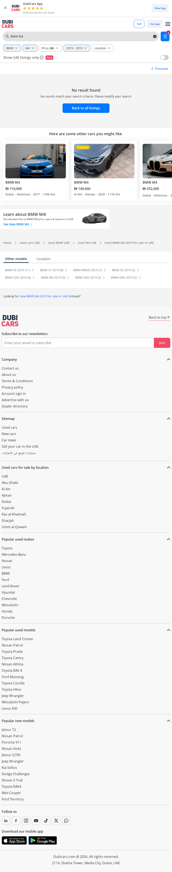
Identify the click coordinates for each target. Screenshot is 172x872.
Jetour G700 (11, 755)
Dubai (6, 501)
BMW (6, 573)
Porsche (8, 617)
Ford (5, 579)
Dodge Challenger (16, 774)
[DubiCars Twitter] (56, 821)
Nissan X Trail (12, 780)
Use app (155, 24)
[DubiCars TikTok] (46, 821)
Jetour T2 (9, 729)
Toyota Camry (12, 658)
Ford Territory (13, 799)
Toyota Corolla (13, 683)
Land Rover (11, 586)
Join (162, 343)
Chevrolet (9, 598)
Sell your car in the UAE (20, 446)
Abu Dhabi (10, 482)
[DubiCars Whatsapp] (66, 821)
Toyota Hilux (11, 689)
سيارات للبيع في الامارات (19, 453)
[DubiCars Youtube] (36, 821)
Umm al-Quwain (14, 527)
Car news (9, 440)
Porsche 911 (11, 742)
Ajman (7, 495)
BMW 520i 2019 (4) (18, 277)
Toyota (7, 548)
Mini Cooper (11, 793)
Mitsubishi (10, 605)
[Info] (42, 57)
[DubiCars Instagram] (26, 821)
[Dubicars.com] (10, 320)
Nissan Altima (12, 664)
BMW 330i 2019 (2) (88, 277)
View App (160, 8)
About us (9, 374)
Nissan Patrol (12, 645)
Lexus (6, 567)
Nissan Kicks (11, 748)
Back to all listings (86, 108)
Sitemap (8, 418)
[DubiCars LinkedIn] (6, 821)
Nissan (7, 560)
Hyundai (8, 592)
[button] (5, 8)
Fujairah (8, 508)
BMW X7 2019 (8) (52, 270)
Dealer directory (14, 406)
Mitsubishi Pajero (15, 702)
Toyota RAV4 (11, 786)
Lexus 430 (9, 708)
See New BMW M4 (16, 224)
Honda (7, 611)
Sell (139, 24)
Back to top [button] (158, 317)
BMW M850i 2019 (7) (88, 270)
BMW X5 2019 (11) (18, 270)
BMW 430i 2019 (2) (124, 277)
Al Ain (6, 489)
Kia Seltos (9, 767)
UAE (5, 476)
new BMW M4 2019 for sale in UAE (44, 296)
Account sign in (14, 393)
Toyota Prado (12, 651)
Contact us (10, 368)
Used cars (9, 427)
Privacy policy (12, 387)
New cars (9, 433)
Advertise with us (15, 400)
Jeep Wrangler (13, 695)
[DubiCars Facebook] (16, 821)
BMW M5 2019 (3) (53, 277)
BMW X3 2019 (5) (124, 270)
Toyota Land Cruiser (17, 639)
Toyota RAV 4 (12, 670)
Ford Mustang (13, 676)
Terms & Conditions (17, 381)
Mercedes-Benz (14, 554)
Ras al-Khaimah (14, 514)
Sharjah (8, 520)
